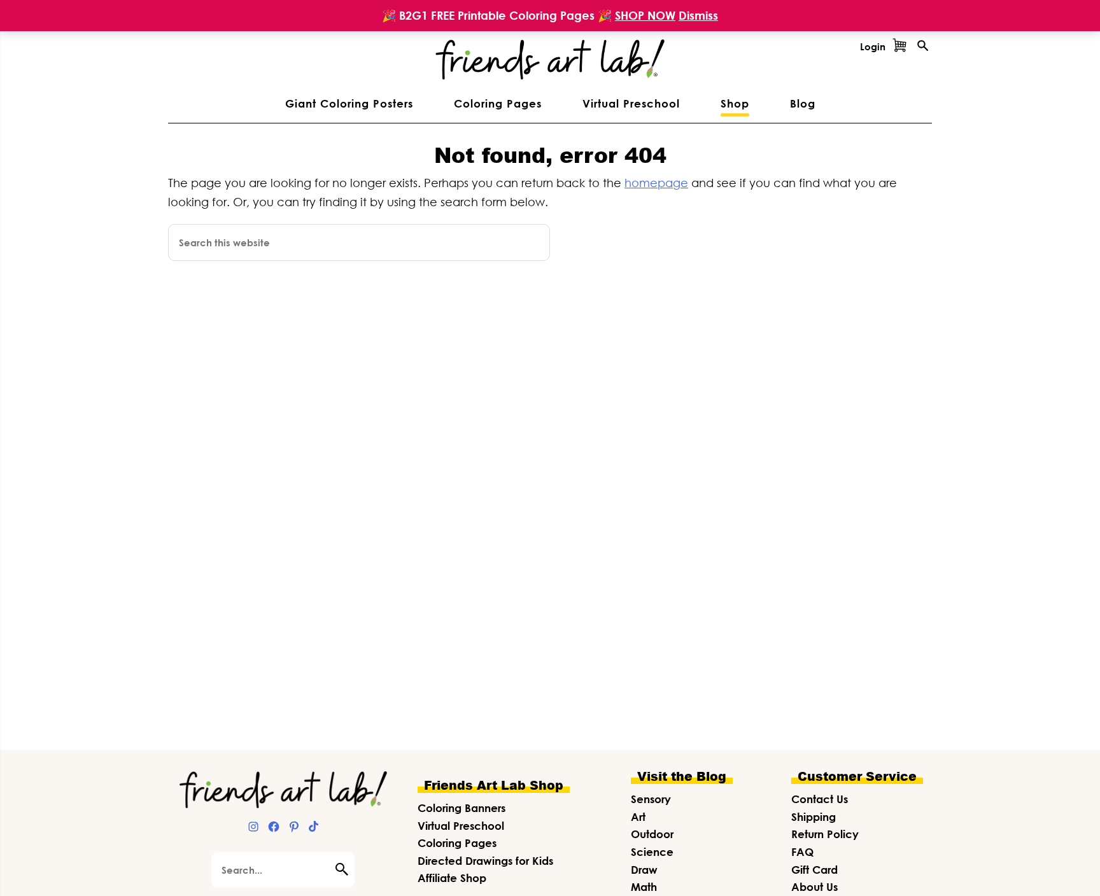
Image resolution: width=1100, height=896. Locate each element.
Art (638, 816)
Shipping (813, 816)
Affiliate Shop (452, 878)
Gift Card (814, 869)
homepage (656, 183)
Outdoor (652, 834)
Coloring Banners (461, 808)
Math (644, 886)
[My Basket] (899, 46)
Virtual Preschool (461, 825)
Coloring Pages (457, 843)
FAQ (802, 851)
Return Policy (825, 834)
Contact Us (819, 799)
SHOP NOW (645, 15)
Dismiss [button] (698, 15)
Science (652, 851)
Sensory (651, 799)
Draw (644, 869)
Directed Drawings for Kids (485, 860)
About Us (814, 886)
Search (345, 869)
